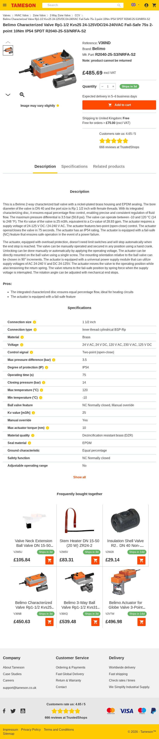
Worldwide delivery (122, 667)
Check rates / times (122, 680)
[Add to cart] (49, 560)
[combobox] (83, 5)
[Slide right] (8, 42)
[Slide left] (8, 95)
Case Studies (12, 674)
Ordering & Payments (70, 667)
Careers (8, 680)
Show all (79, 477)
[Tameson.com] (23, 5)
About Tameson (13, 667)
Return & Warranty (68, 680)
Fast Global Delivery (70, 674)
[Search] (120, 5)
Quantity (89, 86)
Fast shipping (118, 674)
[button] (5, 5)
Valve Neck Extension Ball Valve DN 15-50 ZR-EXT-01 (33, 545)
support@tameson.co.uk (19, 687)
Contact (61, 687)
